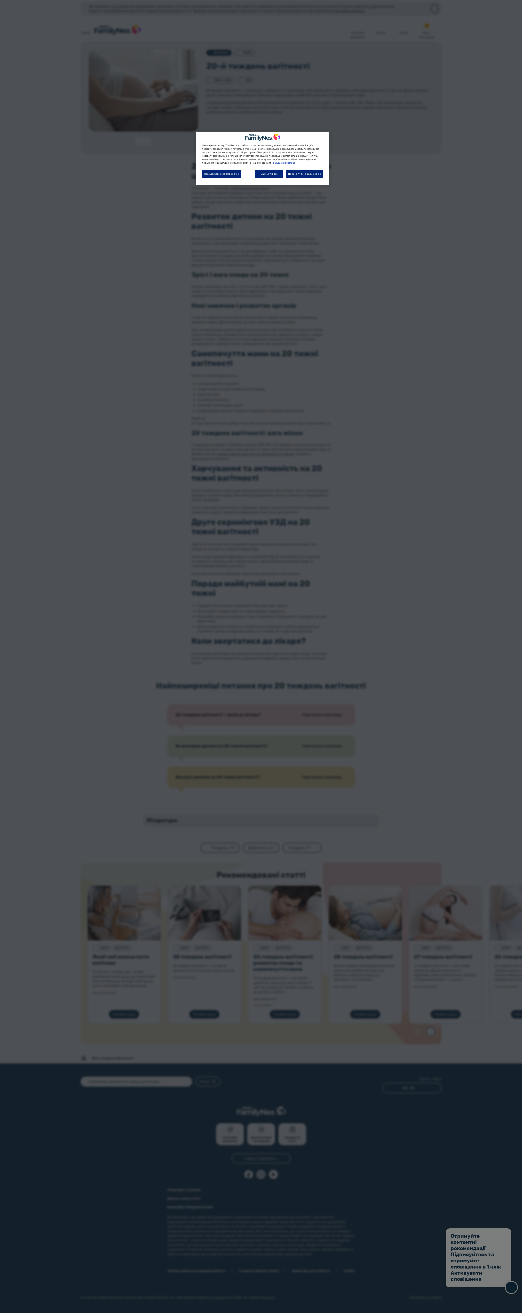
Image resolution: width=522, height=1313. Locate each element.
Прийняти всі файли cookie (304, 174)
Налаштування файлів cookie (221, 174)
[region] (262, 158)
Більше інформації (284, 163)
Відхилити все (269, 174)
